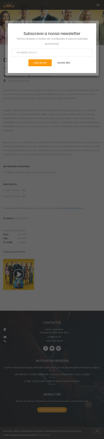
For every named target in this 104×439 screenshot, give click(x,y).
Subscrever (40, 62)
